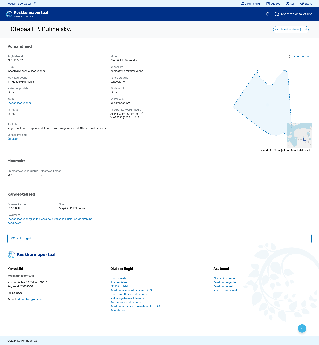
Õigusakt (12, 138)
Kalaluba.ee (117, 310)
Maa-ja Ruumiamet (225, 290)
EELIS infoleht (119, 286)
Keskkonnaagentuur (226, 282)
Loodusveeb (118, 278)
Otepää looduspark (19, 103)
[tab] (159, 238)
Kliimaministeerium (225, 278)
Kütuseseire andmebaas (125, 302)
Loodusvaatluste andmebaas (128, 294)
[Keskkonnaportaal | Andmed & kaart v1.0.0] (26, 14)
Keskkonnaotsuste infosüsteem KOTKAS (135, 306)
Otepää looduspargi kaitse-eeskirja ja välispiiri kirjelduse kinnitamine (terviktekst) (49, 221)
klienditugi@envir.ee (30, 299)
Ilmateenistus (118, 282)
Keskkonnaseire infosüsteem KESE (131, 290)
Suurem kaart (302, 56)
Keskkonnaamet (223, 286)
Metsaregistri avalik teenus (127, 298)
